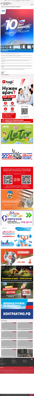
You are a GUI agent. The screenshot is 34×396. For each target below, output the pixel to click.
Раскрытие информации (18, 0)
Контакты (14, 0)
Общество (14, 340)
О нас (11, 0)
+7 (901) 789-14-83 (25, 361)
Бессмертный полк (28, 0)
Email (5, 390)
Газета (8, 0)
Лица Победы (23, 0)
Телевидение (5, 0)
